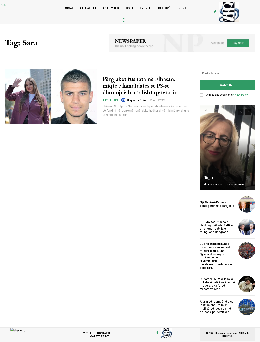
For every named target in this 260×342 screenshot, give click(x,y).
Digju (208, 177)
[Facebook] (215, 12)
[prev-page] (241, 112)
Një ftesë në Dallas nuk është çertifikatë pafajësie (217, 204)
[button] (123, 20)
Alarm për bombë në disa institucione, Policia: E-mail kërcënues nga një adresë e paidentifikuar (216, 306)
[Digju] (227, 147)
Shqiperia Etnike (137, 100)
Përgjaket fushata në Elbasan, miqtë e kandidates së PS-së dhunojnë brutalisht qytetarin (140, 85)
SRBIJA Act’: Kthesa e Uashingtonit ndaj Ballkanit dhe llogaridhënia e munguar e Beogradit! (217, 227)
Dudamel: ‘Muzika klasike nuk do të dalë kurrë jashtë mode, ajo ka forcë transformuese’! (217, 284)
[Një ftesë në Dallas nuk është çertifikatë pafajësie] (246, 204)
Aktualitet (110, 100)
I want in (225, 85)
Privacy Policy (240, 94)
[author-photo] (124, 100)
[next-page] (248, 112)
